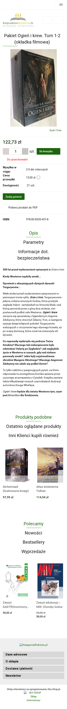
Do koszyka (46, 151)
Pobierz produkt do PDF (23, 207)
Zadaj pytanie (14, 196)
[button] (33, 655)
